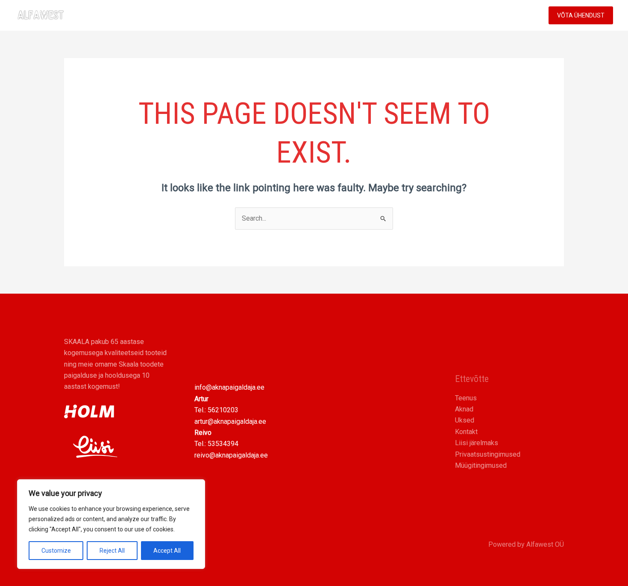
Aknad (464, 409)
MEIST (480, 15)
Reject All (112, 550)
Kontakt (466, 432)
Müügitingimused (481, 465)
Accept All (167, 550)
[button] (452, 15)
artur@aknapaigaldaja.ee (230, 421)
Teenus (466, 398)
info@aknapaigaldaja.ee (229, 387)
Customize (56, 550)
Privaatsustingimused (487, 454)
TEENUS (435, 15)
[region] (111, 524)
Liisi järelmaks (476, 443)
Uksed (464, 420)
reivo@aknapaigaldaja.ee (231, 455)
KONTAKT (518, 15)
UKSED (398, 15)
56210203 (223, 410)
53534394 (223, 444)
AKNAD (363, 15)
